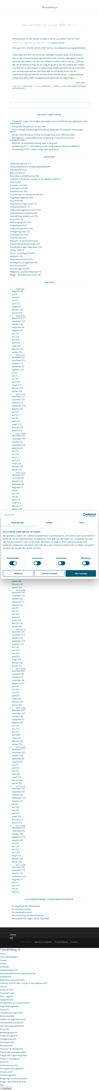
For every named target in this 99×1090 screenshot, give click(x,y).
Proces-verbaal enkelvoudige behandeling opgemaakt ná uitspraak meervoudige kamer (46, 130)
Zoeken (3, 963)
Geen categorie (6, 996)
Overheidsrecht (17, 234)
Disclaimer (74, 942)
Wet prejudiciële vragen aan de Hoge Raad (30, 918)
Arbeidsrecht (15, 169)
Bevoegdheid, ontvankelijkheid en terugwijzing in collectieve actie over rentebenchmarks (42, 138)
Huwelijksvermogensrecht (21, 203)
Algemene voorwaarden (43, 942)
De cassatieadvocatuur (22, 912)
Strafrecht (14, 256)
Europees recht (16, 185)
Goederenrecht (16, 191)
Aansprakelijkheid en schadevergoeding (27, 166)
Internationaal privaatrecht (22, 213)
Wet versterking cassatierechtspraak (28, 915)
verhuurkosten (18, 88)
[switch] (37, 563)
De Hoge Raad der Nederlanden (26, 906)
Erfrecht (13, 182)
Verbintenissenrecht (19, 259)
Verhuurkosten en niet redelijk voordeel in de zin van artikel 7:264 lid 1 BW (45, 38)
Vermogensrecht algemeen (22, 262)
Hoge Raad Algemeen (19, 197)
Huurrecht (27, 86)
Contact (3, 960)
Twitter (13, 934)
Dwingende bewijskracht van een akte (28, 126)
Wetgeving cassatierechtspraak (23, 271)
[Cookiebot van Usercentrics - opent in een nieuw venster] (84, 515)
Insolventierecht (17, 207)
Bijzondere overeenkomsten (22, 176)
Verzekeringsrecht (18, 268)
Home (2, 953)
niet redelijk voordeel (76, 86)
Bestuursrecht (16, 173)
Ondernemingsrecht (19, 228)
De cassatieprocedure (21, 909)
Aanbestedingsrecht (18, 163)
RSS (11, 938)
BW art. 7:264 (60, 86)
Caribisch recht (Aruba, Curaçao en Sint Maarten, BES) (33, 179)
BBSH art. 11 (48, 86)
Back (2, 1085)
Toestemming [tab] (17, 522)
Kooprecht (14, 219)
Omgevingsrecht (17, 225)
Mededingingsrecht (18, 222)
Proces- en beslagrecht (20, 253)
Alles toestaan (81, 573)
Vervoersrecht (16, 265)
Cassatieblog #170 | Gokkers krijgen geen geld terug (35, 149)
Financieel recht (17, 188)
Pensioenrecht (16, 237)
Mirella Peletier (58, 43)
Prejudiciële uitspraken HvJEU (23, 244)
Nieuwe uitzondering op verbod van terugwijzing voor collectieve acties (43, 134)
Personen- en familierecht (21, 241)
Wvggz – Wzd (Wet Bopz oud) (23, 274)
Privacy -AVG (15, 250)
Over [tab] (82, 522)
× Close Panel (6, 1088)
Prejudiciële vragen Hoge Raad (23, 247)
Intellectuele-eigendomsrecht (23, 210)
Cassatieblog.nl (10, 949)
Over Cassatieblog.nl (9, 957)
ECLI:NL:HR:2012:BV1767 (38, 48)
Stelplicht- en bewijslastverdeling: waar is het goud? (34, 143)
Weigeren (18, 573)
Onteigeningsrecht (18, 231)
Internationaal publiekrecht (22, 216)
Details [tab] (49, 522)
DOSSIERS (4, 966)
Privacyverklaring (61, 942)
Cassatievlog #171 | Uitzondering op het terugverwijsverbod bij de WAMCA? (46, 146)
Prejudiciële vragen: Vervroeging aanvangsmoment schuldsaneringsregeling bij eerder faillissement (49, 122)
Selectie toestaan (49, 573)
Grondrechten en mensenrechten (24, 194)
